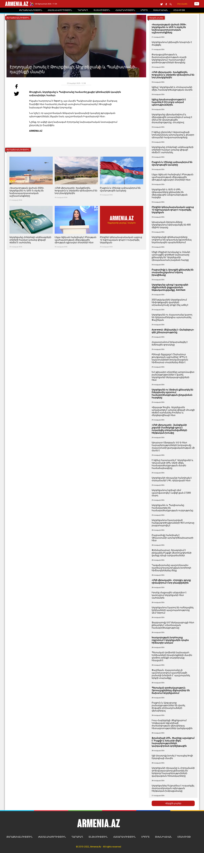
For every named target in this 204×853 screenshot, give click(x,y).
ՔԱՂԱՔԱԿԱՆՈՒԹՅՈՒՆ (20, 837)
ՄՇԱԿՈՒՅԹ (184, 837)
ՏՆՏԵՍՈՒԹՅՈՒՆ (98, 837)
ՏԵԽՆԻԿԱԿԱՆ (163, 837)
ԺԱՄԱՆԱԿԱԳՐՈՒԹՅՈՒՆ (52, 837)
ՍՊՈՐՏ (145, 837)
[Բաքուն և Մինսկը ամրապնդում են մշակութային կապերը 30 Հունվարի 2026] (121, 155)
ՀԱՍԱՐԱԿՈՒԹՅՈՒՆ (124, 837)
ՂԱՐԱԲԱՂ (77, 837)
